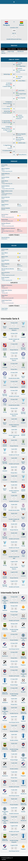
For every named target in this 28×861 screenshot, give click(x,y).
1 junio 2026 (14, 419)
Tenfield (4, 859)
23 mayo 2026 (14, 372)
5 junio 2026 (14, 698)
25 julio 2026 (14, 524)
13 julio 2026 (14, 504)
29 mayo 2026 (14, 399)
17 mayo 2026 (14, 344)
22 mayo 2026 (14, 363)
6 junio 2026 (14, 440)
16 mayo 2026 (14, 323)
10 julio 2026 (14, 743)
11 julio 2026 (14, 754)
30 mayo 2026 (14, 408)
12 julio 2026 (14, 476)
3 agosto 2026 (14, 581)
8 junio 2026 (14, 467)
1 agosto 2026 (14, 551)
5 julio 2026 (14, 734)
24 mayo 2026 (14, 381)
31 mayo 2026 (14, 670)
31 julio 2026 (14, 817)
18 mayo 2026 (14, 623)
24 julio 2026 (14, 808)
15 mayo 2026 (14, 597)
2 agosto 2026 (14, 561)
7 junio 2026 (14, 449)
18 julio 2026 (14, 513)
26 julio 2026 (14, 542)
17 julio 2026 (14, 781)
